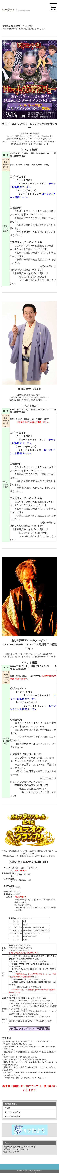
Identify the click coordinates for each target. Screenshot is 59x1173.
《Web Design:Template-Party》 (29, 1172)
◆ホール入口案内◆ (12, 1112)
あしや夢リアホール (27, 1170)
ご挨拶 (7, 1108)
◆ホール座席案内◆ (12, 1116)
